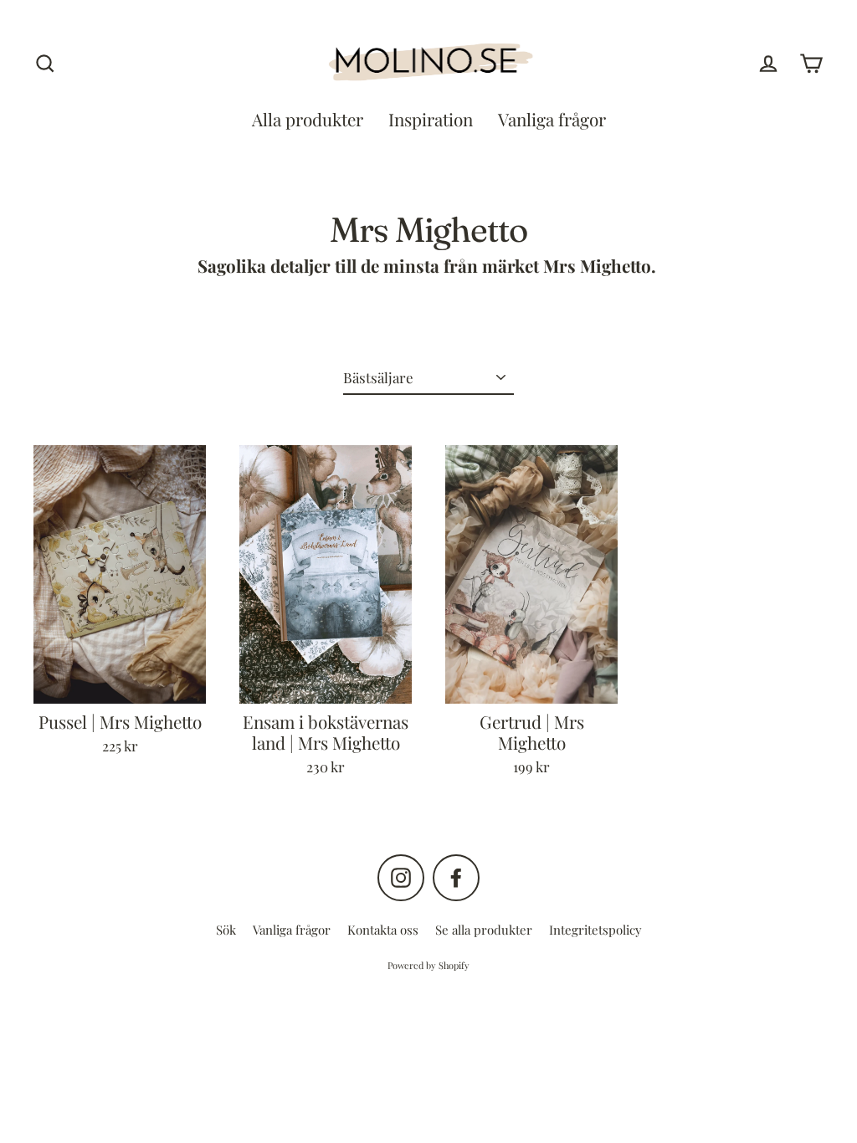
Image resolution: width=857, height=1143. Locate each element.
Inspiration (430, 119)
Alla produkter (307, 119)
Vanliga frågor (552, 119)
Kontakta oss (382, 929)
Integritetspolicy (595, 929)
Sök (226, 929)
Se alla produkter (483, 929)
